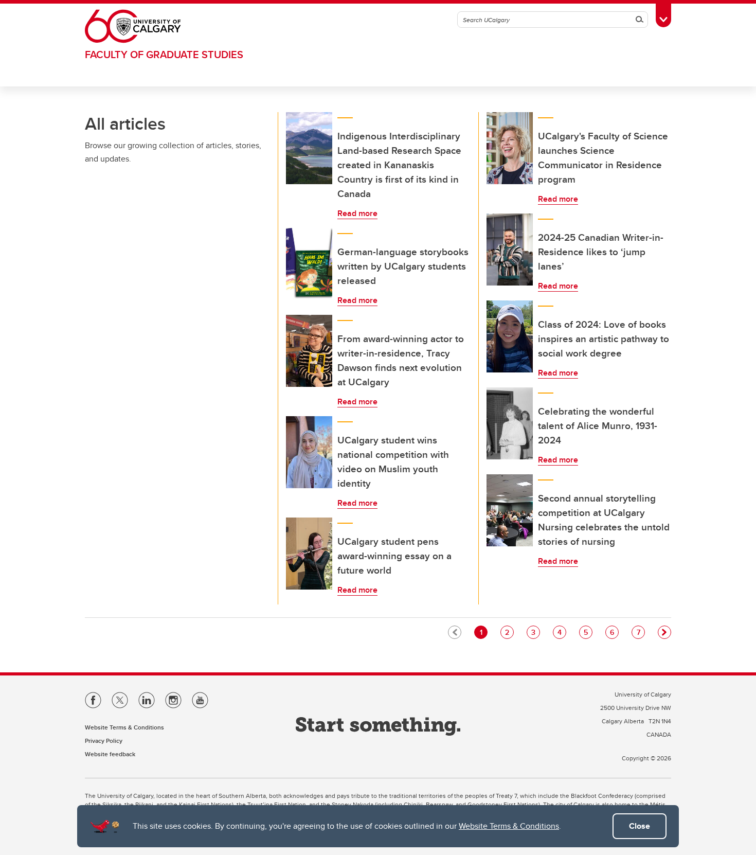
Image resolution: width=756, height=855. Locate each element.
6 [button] (614, 632)
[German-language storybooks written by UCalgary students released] (309, 264)
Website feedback (110, 754)
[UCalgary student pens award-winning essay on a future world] (309, 554)
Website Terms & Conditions (509, 826)
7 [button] (640, 632)
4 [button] (561, 632)
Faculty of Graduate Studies (164, 54)
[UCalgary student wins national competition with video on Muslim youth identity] (309, 452)
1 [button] (483, 632)
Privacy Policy (103, 740)
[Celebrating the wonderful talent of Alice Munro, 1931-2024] (510, 423)
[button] (664, 632)
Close (639, 826)
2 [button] (509, 632)
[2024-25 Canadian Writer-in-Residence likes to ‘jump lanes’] (510, 249)
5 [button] (587, 632)
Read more (357, 213)
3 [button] (535, 632)
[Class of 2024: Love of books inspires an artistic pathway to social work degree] (510, 336)
